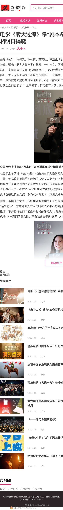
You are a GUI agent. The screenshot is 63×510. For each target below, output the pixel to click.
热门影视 (25, 27)
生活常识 (25, 20)
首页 (8, 20)
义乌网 (3, 489)
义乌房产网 (25, 489)
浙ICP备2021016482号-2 (31, 499)
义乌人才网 (37, 489)
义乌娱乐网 (13, 489)
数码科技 (42, 20)
